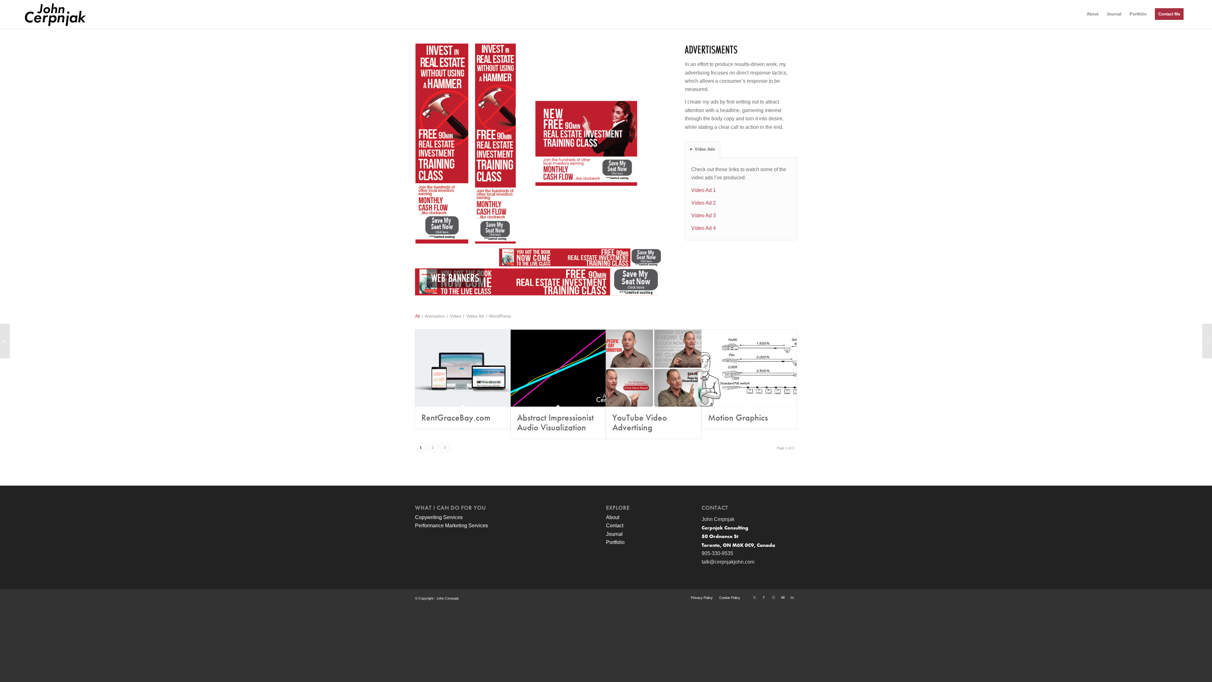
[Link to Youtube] (782, 597)
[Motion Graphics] (749, 368)
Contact (614, 525)
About (612, 517)
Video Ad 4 (703, 228)
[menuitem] (1092, 14)
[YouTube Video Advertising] (653, 368)
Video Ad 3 (703, 215)
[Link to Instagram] (773, 597)
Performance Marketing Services (451, 525)
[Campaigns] (1207, 341)
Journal (614, 534)
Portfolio (615, 542)
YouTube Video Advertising (639, 422)
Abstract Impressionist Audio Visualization (555, 422)
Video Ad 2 (703, 203)
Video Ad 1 (703, 190)
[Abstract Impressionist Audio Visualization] (558, 368)
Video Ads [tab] (705, 149)
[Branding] (5, 341)
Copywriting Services (439, 517)
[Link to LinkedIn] (792, 597)
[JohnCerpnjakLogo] (55, 14)
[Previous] (429, 169)
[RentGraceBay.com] (462, 368)
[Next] (647, 169)
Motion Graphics (738, 417)
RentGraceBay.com (455, 417)
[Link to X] (754, 597)
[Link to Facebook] (764, 597)
